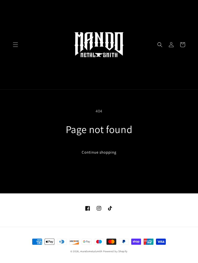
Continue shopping (99, 152)
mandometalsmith (91, 251)
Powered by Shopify (115, 251)
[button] (15, 44)
